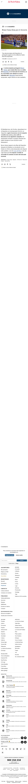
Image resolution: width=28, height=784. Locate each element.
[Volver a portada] (14, 2)
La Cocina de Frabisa (20, 629)
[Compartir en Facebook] (8, 62)
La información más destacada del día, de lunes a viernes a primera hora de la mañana (15, 677)
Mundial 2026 (4, 653)
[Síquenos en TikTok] (20, 748)
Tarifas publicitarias (5, 598)
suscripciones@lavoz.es (14, 763)
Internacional (4, 629)
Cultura (2, 638)
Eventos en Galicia (5, 606)
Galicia (2, 623)
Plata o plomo (18, 633)
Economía (3, 625)
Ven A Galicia (18, 635)
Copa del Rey (17, 151)
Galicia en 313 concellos (20, 596)
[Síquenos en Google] (2, 752)
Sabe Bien (17, 623)
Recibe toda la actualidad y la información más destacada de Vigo (15, 726)
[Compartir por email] (6, 62)
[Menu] (2, 2)
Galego (16, 563)
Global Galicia (18, 625)
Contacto (3, 608)
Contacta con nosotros (6, 592)
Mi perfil (3, 581)
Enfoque (17, 638)
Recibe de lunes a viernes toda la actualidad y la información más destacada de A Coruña (15, 711)
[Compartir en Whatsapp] (3, 62)
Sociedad (3, 635)
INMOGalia (3, 604)
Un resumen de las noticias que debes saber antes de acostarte (16, 681)
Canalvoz (12, 769)
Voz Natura (17, 769)
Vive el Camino (18, 640)
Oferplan (3, 602)
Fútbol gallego (4, 668)
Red (16, 631)
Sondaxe (8, 769)
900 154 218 (14, 760)
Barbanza (17, 575)
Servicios (3, 600)
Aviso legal (3, 781)
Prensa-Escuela (22, 769)
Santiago (17, 592)
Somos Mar (3, 644)
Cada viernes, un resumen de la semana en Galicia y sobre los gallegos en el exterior (16, 706)
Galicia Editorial (15, 770)
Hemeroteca (4, 573)
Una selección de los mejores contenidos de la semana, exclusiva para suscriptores (15, 686)
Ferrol (16, 581)
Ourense (17, 587)
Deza (16, 579)
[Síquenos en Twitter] (6, 748)
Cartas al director (5, 590)
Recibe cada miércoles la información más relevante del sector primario (16, 696)
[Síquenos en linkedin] (13, 748)
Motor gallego (4, 670)
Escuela (17, 654)
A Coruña (17, 569)
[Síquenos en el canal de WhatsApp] (24, 748)
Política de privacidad (10, 781)
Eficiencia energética (6, 613)
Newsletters (3, 583)
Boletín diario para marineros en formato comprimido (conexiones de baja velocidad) (14, 701)
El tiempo (3, 650)
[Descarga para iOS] (22, 738)
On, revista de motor (19, 656)
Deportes (3, 633)
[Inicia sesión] (26, 2)
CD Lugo (3, 662)
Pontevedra (17, 590)
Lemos (16, 583)
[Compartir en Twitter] (11, 62)
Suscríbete (3, 576)
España (3, 627)
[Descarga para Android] (25, 738)
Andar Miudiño (4, 664)
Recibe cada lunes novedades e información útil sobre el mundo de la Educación (16, 691)
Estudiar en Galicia (19, 627)
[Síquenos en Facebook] (2, 748)
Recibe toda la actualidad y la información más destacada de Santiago (15, 721)
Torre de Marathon (5, 655)
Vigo (16, 594)
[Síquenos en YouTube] (17, 748)
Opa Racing (4, 660)
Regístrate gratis (9, 555)
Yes (16, 652)
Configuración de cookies (16, 782)
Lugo (16, 585)
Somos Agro (4, 642)
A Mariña (17, 571)
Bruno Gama (9, 159)
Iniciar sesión (19, 555)
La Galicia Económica (6, 648)
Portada (3, 621)
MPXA (11, 770)
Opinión (3, 631)
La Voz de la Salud (19, 621)
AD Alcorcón (19, 159)
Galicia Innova (18, 644)
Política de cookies (18, 781)
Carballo (17, 577)
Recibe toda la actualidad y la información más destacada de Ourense (15, 730)
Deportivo (6, 71)
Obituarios (3, 646)
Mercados (17, 648)
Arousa (16, 573)
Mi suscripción (4, 569)
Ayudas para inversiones (6, 615)
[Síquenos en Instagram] (9, 748)
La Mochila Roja (19, 642)
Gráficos (3, 640)
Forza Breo (3, 666)
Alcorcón (12, 75)
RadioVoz (4, 769)
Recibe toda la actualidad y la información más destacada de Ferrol (15, 715)
